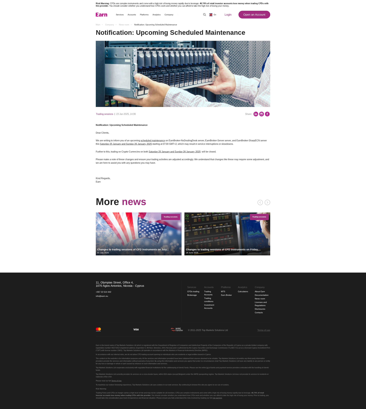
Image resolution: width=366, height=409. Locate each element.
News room (260, 298)
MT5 (223, 291)
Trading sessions (104, 114)
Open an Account (254, 14)
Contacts (259, 312)
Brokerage (192, 295)
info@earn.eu (102, 296)
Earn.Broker (226, 295)
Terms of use (263, 330)
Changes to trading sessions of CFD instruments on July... (133, 249)
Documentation (261, 295)
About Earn (260, 291)
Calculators (243, 291)
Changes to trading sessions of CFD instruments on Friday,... (223, 249)
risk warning (217, 398)
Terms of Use (116, 381)
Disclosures (260, 309)
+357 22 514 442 (103, 292)
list (207, 368)
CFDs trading (193, 291)
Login (228, 14)
